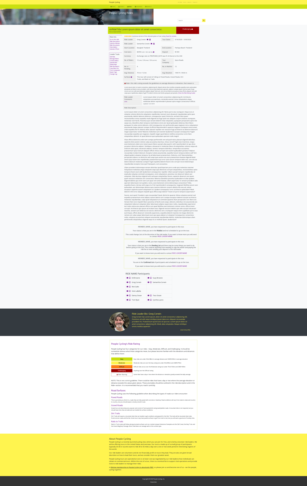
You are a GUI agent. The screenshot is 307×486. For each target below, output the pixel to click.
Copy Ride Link (114, 68)
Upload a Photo (114, 49)
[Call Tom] (130, 300)
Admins (148, 6)
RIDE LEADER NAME (165, 236)
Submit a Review (115, 43)
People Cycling (114, 2)
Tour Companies (115, 70)
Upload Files (113, 62)
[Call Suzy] (151, 278)
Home (113, 6)
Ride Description (115, 41)
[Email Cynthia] (149, 300)
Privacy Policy (153, 482)
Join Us (184, 2)
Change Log (113, 74)
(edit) (125, 101)
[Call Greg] (130, 282)
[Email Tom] (128, 300)
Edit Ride (112, 57)
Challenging (187, 29)
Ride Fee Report (114, 66)
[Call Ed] (130, 278)
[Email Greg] (128, 282)
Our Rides (180, 2)
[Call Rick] (130, 287)
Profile (121, 6)
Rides (130, 6)
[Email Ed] (128, 278)
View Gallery (113, 47)
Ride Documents (115, 45)
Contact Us (195, 2)
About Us (189, 2)
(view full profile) (185, 330)
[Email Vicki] (128, 291)
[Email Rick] (128, 287)
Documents (139, 6)
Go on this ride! (114, 39)
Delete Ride (113, 64)
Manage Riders (114, 59)
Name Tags (113, 72)
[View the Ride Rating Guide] (186, 93)
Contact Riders (114, 60)
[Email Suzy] (149, 278)
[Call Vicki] (130, 291)
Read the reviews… (171, 36)
